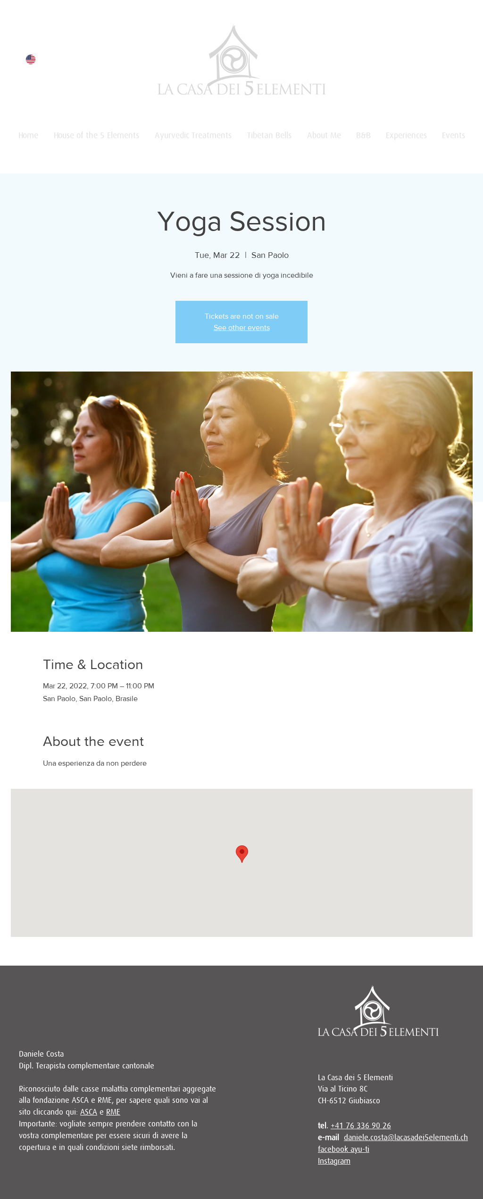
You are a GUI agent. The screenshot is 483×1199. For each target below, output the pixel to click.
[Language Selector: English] (36, 59)
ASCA (88, 1112)
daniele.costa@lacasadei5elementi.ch (406, 1137)
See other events (242, 327)
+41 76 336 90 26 (361, 1125)
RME (113, 1112)
